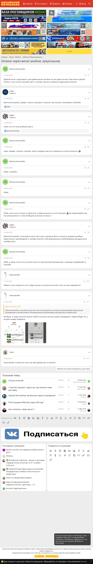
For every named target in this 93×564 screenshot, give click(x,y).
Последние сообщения (13, 445)
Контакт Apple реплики (16, 488)
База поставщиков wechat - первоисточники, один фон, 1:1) (20, 483)
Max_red (83, 411)
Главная (28, 3)
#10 (88, 281)
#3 (88, 123)
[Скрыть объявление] (88, 536)
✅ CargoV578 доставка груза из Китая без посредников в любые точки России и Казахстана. (24, 471)
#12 (88, 358)
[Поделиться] (85, 75)
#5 (88, 168)
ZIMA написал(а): (11, 306)
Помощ (9, 456)
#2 (88, 98)
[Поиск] (89, 3)
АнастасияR (9, 362)
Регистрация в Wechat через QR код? (25, 402)
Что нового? (42, 3)
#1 (88, 75)
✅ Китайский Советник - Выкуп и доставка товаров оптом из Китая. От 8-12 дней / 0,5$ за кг (25, 462)
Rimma (84, 561)
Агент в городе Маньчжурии (19, 477)
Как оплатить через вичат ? (21, 409)
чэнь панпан (81, 389)
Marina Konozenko (17, 69)
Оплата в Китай (15, 380)
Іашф (84, 404)
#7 (88, 209)
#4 (88, 147)
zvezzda (83, 397)
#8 (88, 232)
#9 (88, 258)
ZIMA (6, 171)
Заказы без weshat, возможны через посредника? (32, 395)
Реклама (68, 3)
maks (6, 126)
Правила (56, 3)
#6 (88, 188)
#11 (88, 302)
